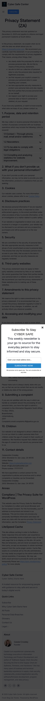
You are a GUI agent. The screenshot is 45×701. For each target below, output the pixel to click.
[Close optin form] (43, 328)
